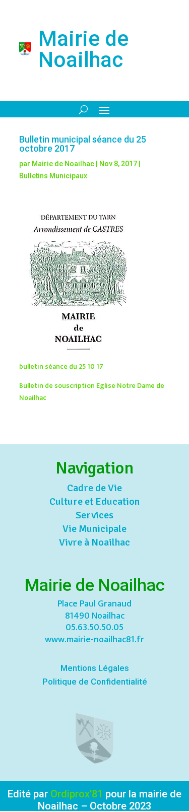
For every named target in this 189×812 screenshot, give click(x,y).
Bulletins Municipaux (53, 176)
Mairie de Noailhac (63, 164)
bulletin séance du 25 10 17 (61, 366)
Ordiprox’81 (76, 794)
